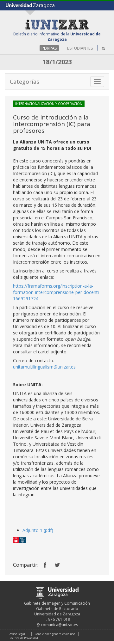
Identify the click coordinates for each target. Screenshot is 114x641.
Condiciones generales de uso (55, 634)
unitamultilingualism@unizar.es (44, 367)
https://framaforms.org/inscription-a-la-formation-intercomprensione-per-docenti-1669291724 (56, 292)
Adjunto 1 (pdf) (37, 530)
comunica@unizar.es (59, 624)
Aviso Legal (17, 634)
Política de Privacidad (24, 638)
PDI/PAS (49, 48)
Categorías (24, 81)
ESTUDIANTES (80, 48)
